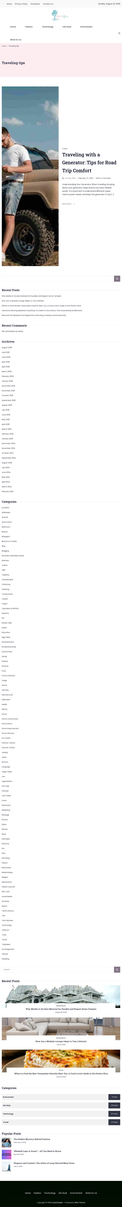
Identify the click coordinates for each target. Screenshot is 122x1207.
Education (6, 632)
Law (3, 776)
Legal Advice (7, 781)
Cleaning (5, 589)
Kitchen (5, 762)
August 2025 (7, 405)
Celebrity (5, 575)
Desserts (5, 613)
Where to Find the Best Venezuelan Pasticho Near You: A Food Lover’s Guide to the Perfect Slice (41, 306)
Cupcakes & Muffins (10, 608)
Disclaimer (35, 4)
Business (5, 560)
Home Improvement (10, 728)
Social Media (7, 896)
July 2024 (6, 467)
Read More (66, 204)
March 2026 (7, 371)
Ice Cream (6, 738)
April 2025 (6, 424)
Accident (5, 507)
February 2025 (7, 434)
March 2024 (7, 486)
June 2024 (6, 472)
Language (6, 767)
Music (4, 824)
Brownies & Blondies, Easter (13, 555)
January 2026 (7, 381)
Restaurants (7, 882)
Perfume (5, 843)
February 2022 (7, 491)
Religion (5, 877)
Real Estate (6, 867)
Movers (5, 819)
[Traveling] (30, 176)
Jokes (4, 757)
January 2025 (7, 438)
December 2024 (8, 443)
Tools (4, 935)
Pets (3, 853)
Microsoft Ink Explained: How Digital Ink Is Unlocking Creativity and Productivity (34, 315)
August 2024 (7, 463)
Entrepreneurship (9, 647)
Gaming (5, 690)
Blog (3, 546)
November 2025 (8, 390)
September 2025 (9, 400)
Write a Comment (103, 178)
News (4, 834)
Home (9, 4)
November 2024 (8, 448)
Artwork (5, 517)
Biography (6, 536)
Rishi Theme (80, 1202)
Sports (4, 906)
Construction (7, 594)
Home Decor (7, 723)
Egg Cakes (6, 637)
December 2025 (8, 386)
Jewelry (5, 752)
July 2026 (6, 352)
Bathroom (6, 527)
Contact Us (48, 4)
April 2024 (6, 482)
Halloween (6, 699)
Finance (5, 666)
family (4, 656)
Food (4, 671)
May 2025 (6, 419)
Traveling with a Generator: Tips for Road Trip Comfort (89, 162)
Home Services (8, 733)
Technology (47, 26)
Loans (4, 800)
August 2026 (7, 347)
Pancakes (6, 839)
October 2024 (7, 453)
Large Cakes (7, 771)
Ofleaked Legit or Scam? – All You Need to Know (37, 1151)
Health (4, 704)
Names (5, 829)
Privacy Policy (21, 4)
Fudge (4, 680)
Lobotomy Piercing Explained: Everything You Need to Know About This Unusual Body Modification (42, 310)
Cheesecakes (7, 579)
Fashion (29, 26)
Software (5, 901)
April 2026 (6, 366)
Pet (3, 848)
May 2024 (6, 477)
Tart (3, 915)
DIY (3, 618)
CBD (3, 570)
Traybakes (6, 944)
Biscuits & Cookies (9, 541)
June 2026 (6, 357)
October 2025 (7, 395)
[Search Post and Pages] (119, 33)
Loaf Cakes (6, 795)
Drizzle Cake (7, 623)
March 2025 (6, 429)
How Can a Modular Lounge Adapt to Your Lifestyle (23, 301)
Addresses (6, 512)
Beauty (5, 532)
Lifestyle (5, 791)
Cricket (5, 599)
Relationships (7, 872)
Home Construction (10, 719)
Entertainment (8, 642)
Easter (4, 627)
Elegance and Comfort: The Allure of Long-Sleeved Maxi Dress (44, 1163)
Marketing (6, 810)
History (4, 709)
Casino (5, 565)
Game (4, 685)
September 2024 (9, 458)
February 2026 (8, 376)
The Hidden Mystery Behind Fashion (32, 1139)
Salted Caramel (8, 887)
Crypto (5, 603)
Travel (64, 149)
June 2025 (6, 415)
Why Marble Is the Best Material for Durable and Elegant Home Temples (31, 296)
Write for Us (15, 39)
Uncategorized (8, 949)
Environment (86, 26)
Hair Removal (7, 695)
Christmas (6, 584)
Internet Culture (8, 743)
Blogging (5, 551)
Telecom (5, 930)
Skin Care (6, 891)
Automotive (7, 522)
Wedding (5, 959)
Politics (5, 863)
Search (117, 279)
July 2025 (5, 410)
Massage (5, 815)
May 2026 (6, 362)
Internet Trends (8, 747)
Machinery (6, 805)
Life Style (67, 26)
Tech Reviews (7, 920)
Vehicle (5, 954)
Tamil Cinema (8, 911)
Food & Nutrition (8, 675)
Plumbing (6, 858)
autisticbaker (57, 1202)
